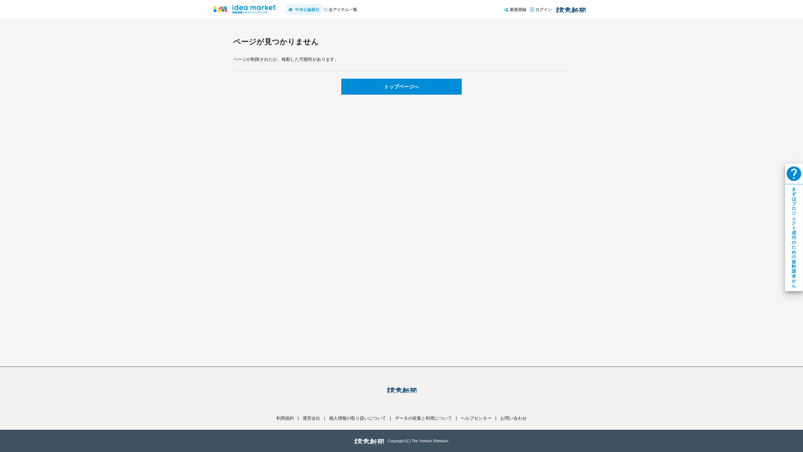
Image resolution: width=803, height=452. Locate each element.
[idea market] (244, 6)
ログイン (543, 9)
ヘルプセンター (476, 418)
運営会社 (311, 418)
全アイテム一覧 (343, 9)
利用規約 (285, 418)
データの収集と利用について (423, 418)
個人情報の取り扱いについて (357, 418)
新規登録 (518, 9)
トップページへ (401, 86)
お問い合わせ (513, 418)
